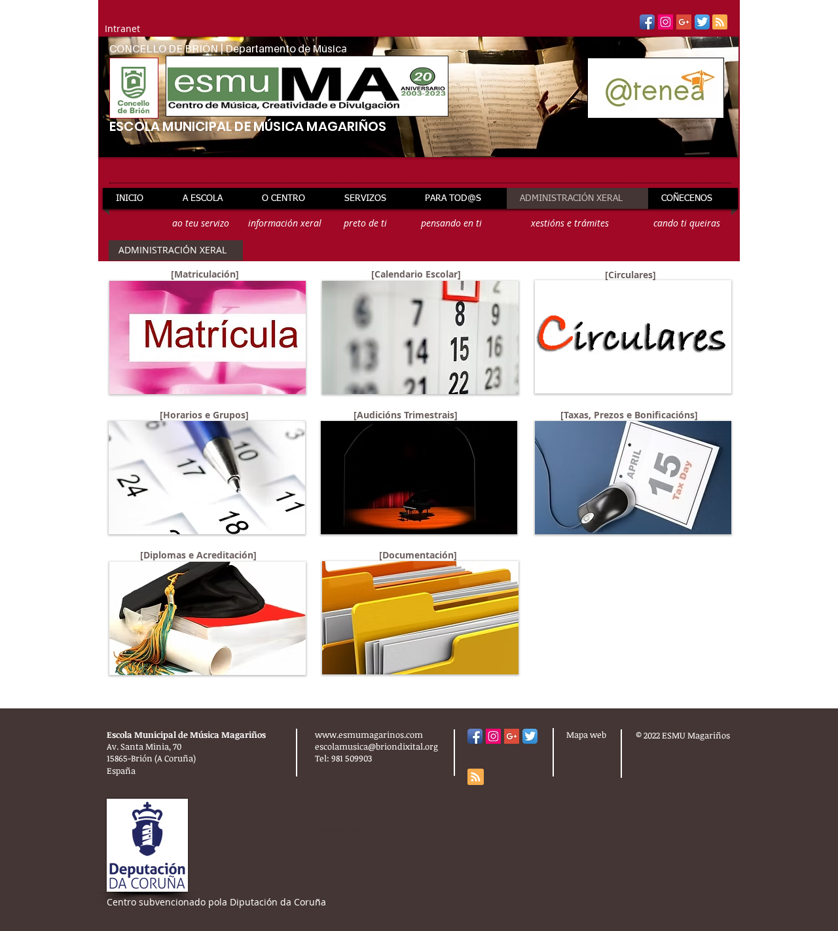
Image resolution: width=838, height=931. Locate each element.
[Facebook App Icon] (647, 21)
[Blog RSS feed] (719, 22)
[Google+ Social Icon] (683, 21)
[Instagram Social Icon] (665, 21)
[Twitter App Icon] (702, 21)
